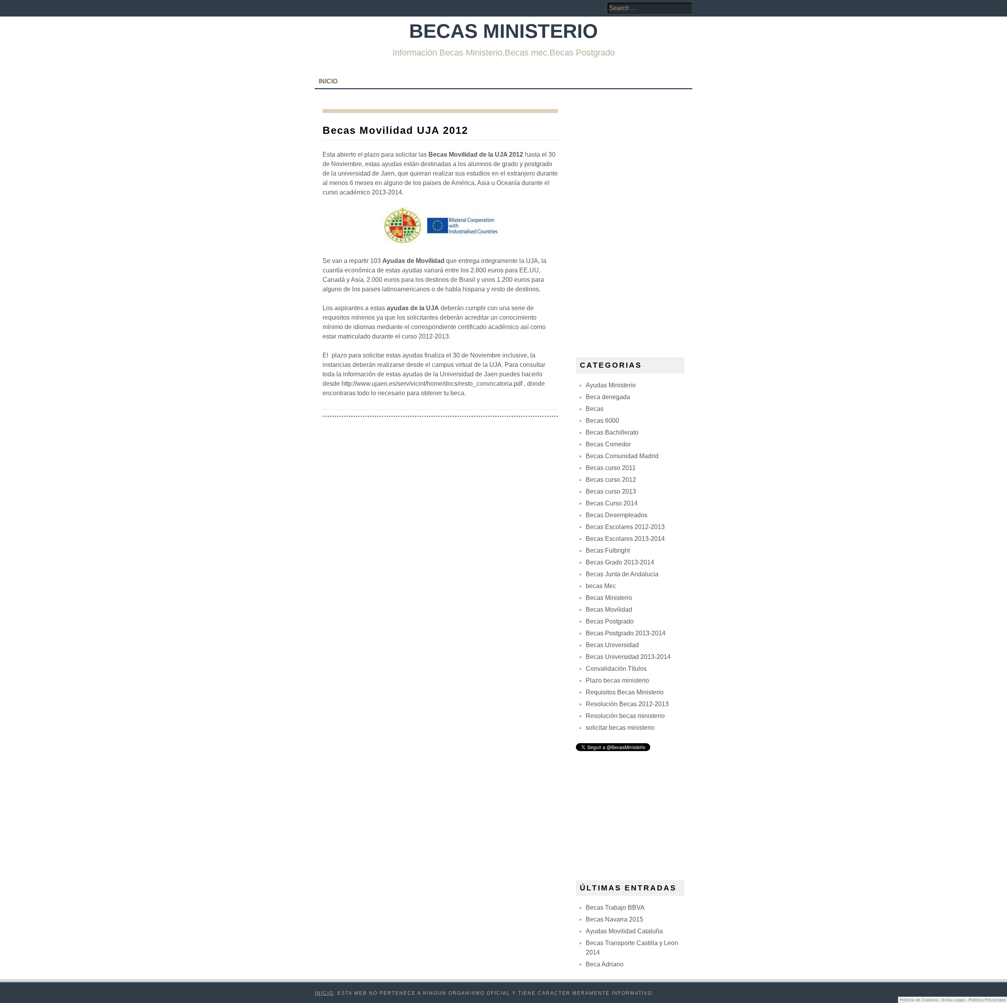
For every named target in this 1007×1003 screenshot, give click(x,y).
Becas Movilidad (609, 609)
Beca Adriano (604, 964)
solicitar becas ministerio (620, 727)
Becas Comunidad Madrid (622, 456)
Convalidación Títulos (616, 668)
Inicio (328, 81)
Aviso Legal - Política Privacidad (973, 1000)
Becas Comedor (608, 444)
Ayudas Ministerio (611, 385)
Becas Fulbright (608, 550)
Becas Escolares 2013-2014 (625, 538)
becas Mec (601, 586)
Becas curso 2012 (611, 479)
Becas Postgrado (610, 621)
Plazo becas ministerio (617, 680)
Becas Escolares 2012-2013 (625, 527)
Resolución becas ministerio (625, 715)
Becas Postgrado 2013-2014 (626, 633)
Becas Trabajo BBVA (615, 907)
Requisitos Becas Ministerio (625, 692)
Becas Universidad (612, 645)
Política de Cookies (919, 1000)
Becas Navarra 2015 (614, 919)
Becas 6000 (602, 420)
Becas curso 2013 (611, 491)
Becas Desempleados (616, 515)
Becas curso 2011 (611, 467)
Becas (594, 408)
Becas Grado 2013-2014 (620, 562)
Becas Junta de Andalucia (622, 574)
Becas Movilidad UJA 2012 (395, 130)
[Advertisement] (635, 227)
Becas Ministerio (503, 31)
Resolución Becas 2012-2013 (627, 704)
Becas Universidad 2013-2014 (628, 656)
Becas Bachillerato (612, 432)
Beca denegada (608, 397)
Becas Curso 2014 (612, 503)
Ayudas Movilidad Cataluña (624, 931)
